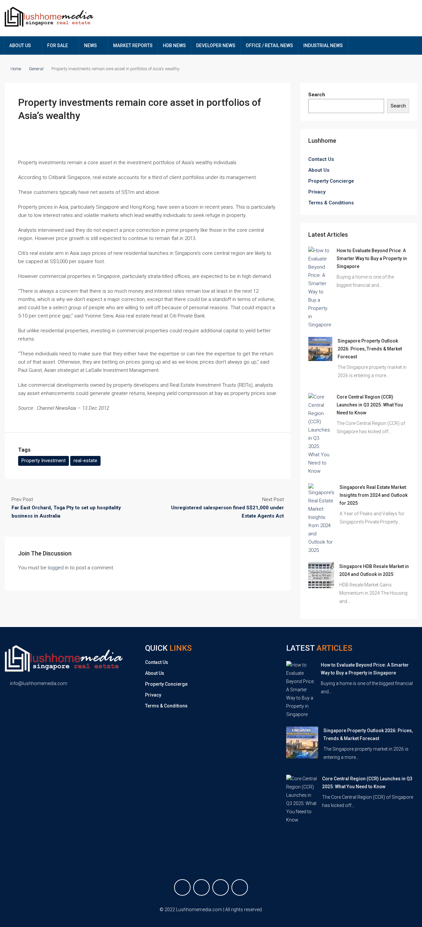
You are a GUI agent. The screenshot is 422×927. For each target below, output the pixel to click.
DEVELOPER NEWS (215, 45)
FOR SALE (57, 45)
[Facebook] (182, 887)
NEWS (90, 45)
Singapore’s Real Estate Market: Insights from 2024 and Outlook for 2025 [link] (373, 495)
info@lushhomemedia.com (38, 683)
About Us (318, 170)
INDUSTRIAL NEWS (323, 45)
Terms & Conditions (331, 203)
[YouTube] (239, 887)
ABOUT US (20, 45)
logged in (58, 568)
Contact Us (321, 159)
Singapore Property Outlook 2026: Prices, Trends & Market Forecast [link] (370, 348)
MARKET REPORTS (133, 45)
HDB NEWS (174, 45)
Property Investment (43, 461)
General (36, 68)
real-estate (85, 461)
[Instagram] (220, 887)
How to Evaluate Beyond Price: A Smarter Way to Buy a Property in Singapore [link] (372, 258)
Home (16, 68)
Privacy (316, 192)
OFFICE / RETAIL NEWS (269, 45)
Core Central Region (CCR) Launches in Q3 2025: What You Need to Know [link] (370, 404)
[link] (319, 287)
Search (316, 95)
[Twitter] (201, 887)
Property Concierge (331, 181)
